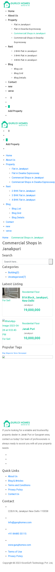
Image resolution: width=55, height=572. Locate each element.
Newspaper (22, 353)
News (16, 353)
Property (12, 20)
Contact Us (13, 494)
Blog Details (20, 77)
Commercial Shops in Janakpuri (29, 33)
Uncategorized (17, 277)
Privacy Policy (15, 489)
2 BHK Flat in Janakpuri (25, 51)
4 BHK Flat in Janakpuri (25, 60)
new (10, 86)
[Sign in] (9, 102)
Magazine (9, 353)
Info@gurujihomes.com (20, 522)
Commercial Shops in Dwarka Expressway (33, 182)
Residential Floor (31, 292)
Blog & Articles (15, 480)
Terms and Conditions (19, 485)
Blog (10, 64)
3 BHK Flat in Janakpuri (25, 55)
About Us (13, 15)
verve (11, 91)
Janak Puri (28, 328)
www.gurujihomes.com (19, 544)
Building (13, 272)
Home (11, 11)
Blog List (18, 69)
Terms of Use (15, 551)
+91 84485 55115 (17, 533)
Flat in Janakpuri (22, 24)
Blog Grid (18, 73)
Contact (12, 82)
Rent (10, 46)
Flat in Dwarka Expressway (27, 29)
